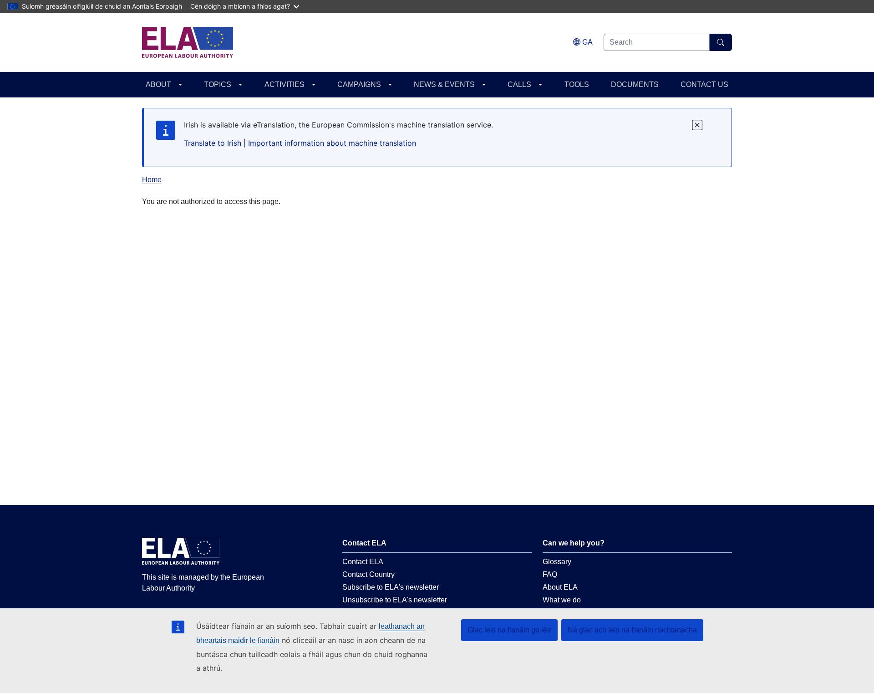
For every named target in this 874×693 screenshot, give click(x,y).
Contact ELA (362, 562)
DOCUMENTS (635, 84)
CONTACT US (704, 84)
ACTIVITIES (284, 84)
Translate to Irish (212, 143)
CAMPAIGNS (359, 84)
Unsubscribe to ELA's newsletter (394, 600)
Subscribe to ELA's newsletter (390, 587)
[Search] (721, 42)
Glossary (557, 562)
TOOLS (576, 84)
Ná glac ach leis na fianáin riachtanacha (632, 630)
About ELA (560, 587)
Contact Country (368, 574)
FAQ (550, 574)
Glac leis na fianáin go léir (509, 630)
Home (152, 179)
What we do (562, 600)
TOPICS (217, 84)
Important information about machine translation (332, 143)
